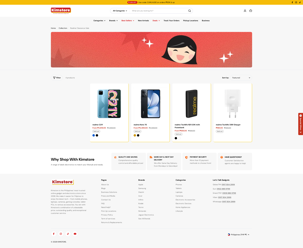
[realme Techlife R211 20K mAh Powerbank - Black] (176, 138)
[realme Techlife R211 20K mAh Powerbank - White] (179, 138)
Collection (63, 28)
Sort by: (225, 78)
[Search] (189, 10)
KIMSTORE (62, 242)
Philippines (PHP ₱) (239, 234)
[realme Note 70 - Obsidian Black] (138, 135)
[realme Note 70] (150, 103)
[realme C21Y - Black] (97, 135)
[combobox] (151, 11)
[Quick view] (125, 89)
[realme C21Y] (109, 103)
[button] (300, 124)
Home (53, 28)
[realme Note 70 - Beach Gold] (135, 135)
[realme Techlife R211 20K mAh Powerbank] (191, 103)
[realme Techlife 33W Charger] (233, 103)
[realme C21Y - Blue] (93, 135)
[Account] (245, 10)
